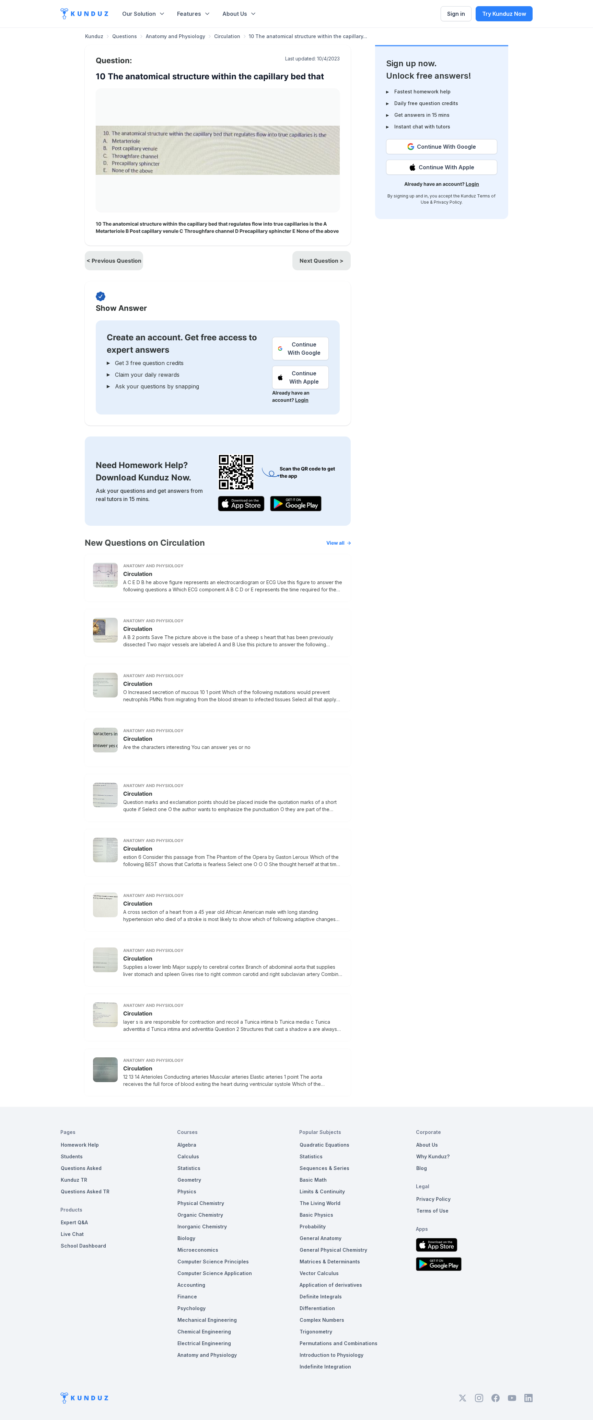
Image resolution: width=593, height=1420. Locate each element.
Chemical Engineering (204, 1331)
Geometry (189, 1180)
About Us (234, 13)
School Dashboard (83, 1246)
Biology (186, 1238)
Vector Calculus (319, 1273)
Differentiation (317, 1308)
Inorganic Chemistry (202, 1226)
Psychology (191, 1308)
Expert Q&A (74, 1222)
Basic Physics (316, 1215)
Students (72, 1156)
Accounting (191, 1285)
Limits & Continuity (322, 1191)
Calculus (188, 1156)
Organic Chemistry (200, 1215)
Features (189, 13)
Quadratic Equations (324, 1145)
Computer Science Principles (213, 1261)
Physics (186, 1191)
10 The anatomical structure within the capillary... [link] (308, 36)
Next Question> (322, 260)
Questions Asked (81, 1168)
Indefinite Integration (325, 1367)
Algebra (186, 1145)
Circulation (227, 36)
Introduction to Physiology (331, 1355)
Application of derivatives (331, 1285)
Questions (124, 36)
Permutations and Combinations (338, 1343)
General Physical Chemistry (333, 1250)
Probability (313, 1226)
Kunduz (94, 36)
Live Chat (72, 1234)
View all (335, 543)
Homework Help (80, 1145)
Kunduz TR (74, 1180)
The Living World (320, 1203)
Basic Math (313, 1180)
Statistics (188, 1168)
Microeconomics (197, 1250)
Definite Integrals (321, 1296)
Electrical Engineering (204, 1343)
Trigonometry (316, 1331)
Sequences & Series (324, 1168)
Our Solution (139, 13)
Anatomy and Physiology (175, 36)
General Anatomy (320, 1238)
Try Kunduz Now (504, 13)
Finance (187, 1296)
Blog (421, 1168)
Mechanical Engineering (207, 1320)
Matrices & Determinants (330, 1261)
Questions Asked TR (85, 1191)
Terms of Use (432, 1211)
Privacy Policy (448, 202)
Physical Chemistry (200, 1203)
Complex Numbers (322, 1320)
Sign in (456, 13)
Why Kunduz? (433, 1156)
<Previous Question (113, 260)
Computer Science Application (214, 1273)
